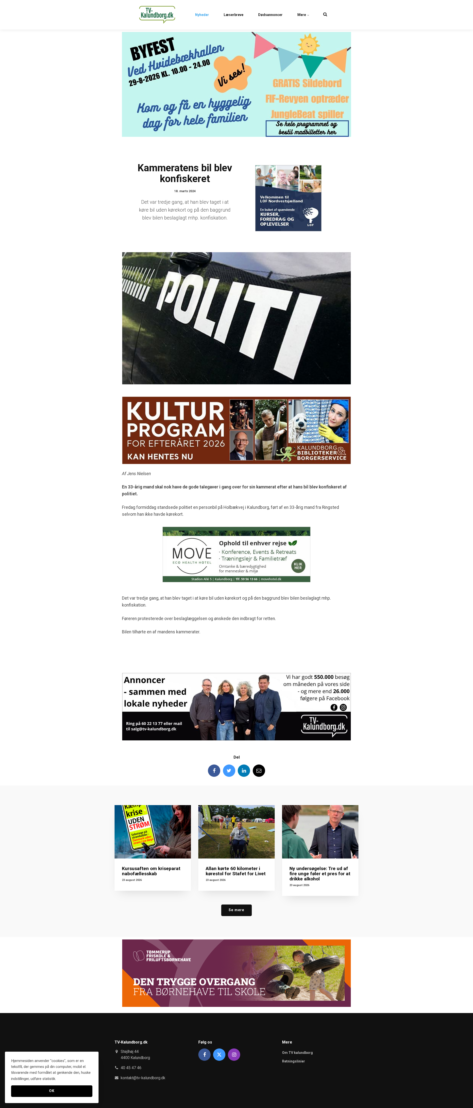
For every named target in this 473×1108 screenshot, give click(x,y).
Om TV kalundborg (297, 1053)
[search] (325, 15)
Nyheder (202, 15)
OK (51, 1091)
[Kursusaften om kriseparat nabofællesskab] (153, 831)
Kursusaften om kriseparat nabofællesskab (151, 871)
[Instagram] (234, 1054)
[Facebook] (214, 771)
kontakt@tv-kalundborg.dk (143, 1078)
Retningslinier (293, 1061)
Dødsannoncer (270, 15)
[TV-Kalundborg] (157, 15)
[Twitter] (229, 771)
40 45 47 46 (131, 1067)
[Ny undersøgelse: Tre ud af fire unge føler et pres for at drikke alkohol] (320, 831)
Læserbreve (233, 15)
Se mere (236, 910)
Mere (302, 15)
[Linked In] (244, 771)
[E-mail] (259, 771)
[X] (219, 1054)
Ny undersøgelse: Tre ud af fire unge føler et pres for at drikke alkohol (319, 874)
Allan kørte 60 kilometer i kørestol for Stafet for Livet (236, 871)
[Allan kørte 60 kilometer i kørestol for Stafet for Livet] (236, 831)
